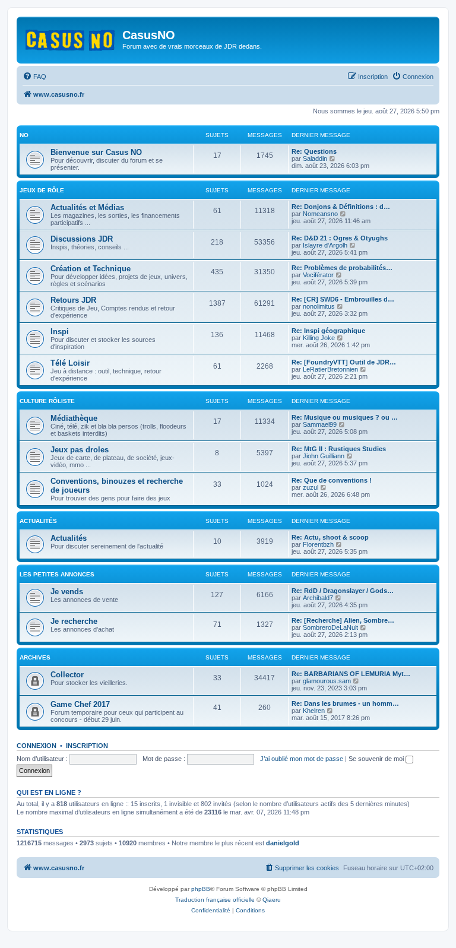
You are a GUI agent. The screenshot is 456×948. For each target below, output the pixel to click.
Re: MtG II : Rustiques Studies (339, 448)
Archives (35, 657)
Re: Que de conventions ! (332, 480)
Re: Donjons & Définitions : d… (341, 206)
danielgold (282, 842)
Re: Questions (314, 151)
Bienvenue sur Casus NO (96, 152)
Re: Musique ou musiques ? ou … (345, 417)
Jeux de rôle (42, 190)
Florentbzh (318, 544)
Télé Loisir (70, 363)
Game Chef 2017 (80, 704)
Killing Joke (319, 337)
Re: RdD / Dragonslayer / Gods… (343, 590)
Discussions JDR (81, 238)
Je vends (66, 591)
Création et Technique (90, 268)
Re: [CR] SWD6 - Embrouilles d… (343, 299)
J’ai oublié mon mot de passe (301, 758)
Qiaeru (271, 899)
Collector (67, 674)
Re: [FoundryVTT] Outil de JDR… (344, 362)
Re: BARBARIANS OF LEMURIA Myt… (351, 673)
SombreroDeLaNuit (330, 627)
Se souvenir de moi (377, 758)
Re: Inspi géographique (328, 330)
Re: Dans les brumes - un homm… (345, 703)
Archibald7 (318, 597)
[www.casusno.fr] (71, 38)
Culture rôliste (47, 401)
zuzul (310, 487)
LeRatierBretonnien (330, 369)
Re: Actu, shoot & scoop (330, 537)
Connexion (36, 745)
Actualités (38, 521)
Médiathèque (73, 418)
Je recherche (73, 621)
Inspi (59, 331)
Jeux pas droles (79, 449)
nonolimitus (319, 306)
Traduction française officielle (215, 899)
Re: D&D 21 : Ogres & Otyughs (340, 238)
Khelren (314, 710)
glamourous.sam (327, 680)
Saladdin (315, 158)
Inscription (87, 745)
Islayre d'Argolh (325, 245)
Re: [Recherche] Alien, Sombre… (343, 620)
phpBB (200, 889)
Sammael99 (320, 424)
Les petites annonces (57, 574)
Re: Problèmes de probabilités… (342, 267)
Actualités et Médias (87, 207)
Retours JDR (73, 300)
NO (24, 135)
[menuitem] (34, 76)
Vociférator (318, 274)
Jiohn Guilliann (323, 455)
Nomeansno (320, 213)
